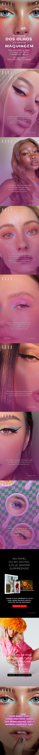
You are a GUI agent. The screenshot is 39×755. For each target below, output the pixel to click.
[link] (19, 582)
